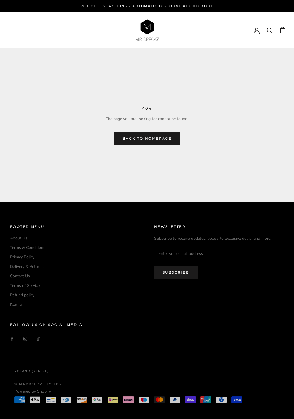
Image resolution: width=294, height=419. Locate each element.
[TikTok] (38, 338)
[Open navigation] (12, 30)
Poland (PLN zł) (31, 371)
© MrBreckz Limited (38, 384)
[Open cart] (282, 30)
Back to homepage (147, 138)
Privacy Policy (22, 257)
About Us (18, 238)
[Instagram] (25, 338)
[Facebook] (12, 338)
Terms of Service (25, 285)
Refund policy (22, 295)
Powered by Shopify (32, 391)
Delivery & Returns (27, 266)
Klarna (16, 304)
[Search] (270, 30)
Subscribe (176, 272)
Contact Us (20, 276)
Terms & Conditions (27, 247)
